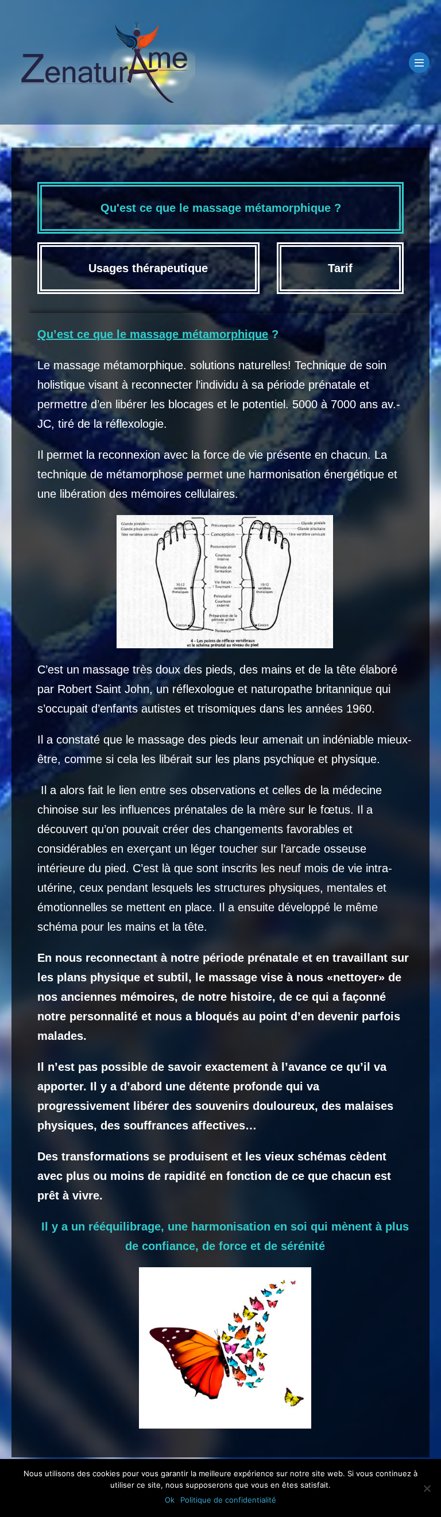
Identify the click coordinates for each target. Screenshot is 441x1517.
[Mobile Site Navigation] (419, 62)
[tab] (220, 208)
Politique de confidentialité (228, 1499)
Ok (170, 1499)
